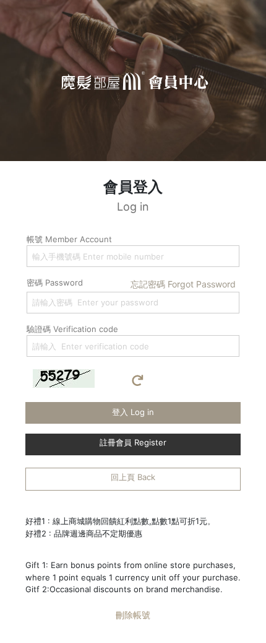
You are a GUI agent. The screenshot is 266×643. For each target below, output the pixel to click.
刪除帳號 (133, 615)
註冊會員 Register (133, 442)
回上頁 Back (133, 477)
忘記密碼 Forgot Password (183, 284)
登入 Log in (133, 412)
